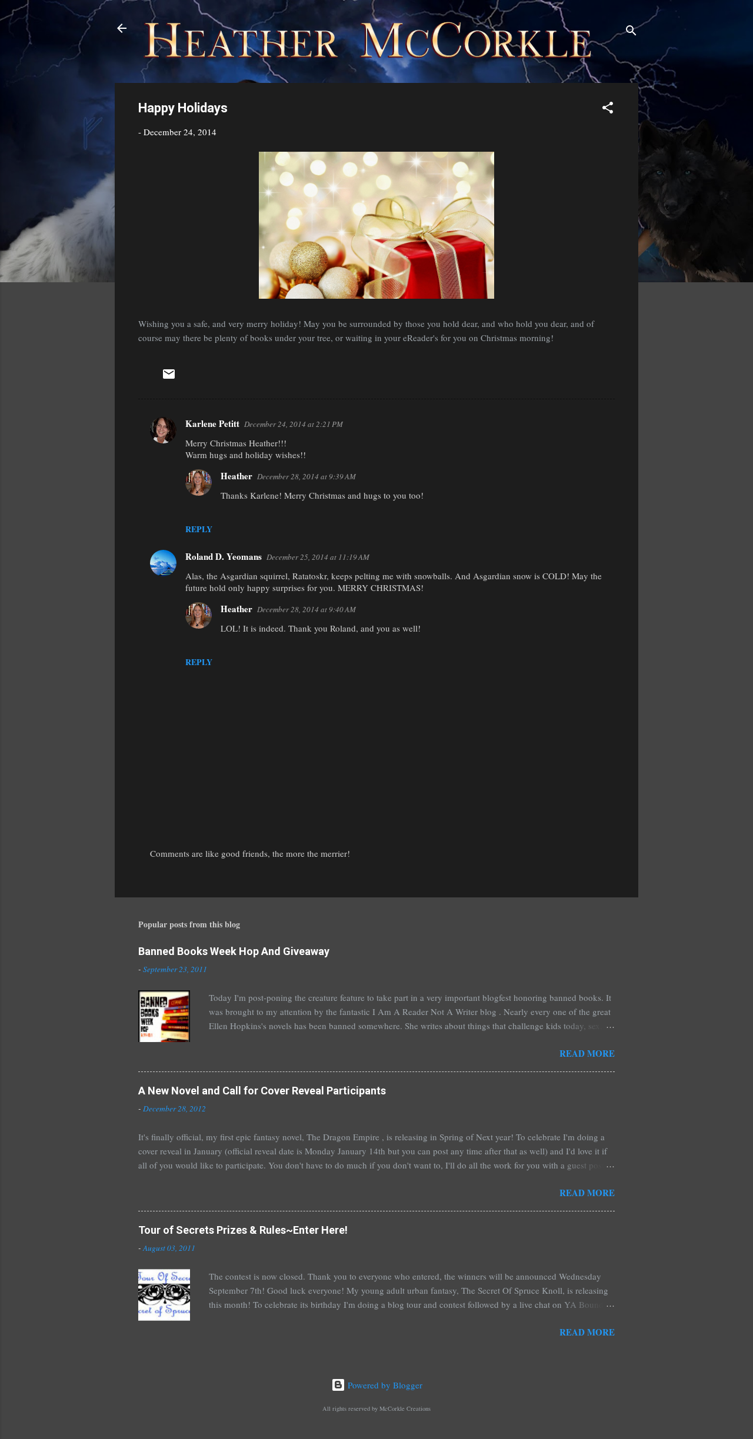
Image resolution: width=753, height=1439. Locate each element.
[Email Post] (169, 377)
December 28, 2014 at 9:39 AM (306, 476)
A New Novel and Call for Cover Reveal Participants (262, 1090)
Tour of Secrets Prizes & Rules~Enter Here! (243, 1230)
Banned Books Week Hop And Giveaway (233, 951)
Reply (198, 529)
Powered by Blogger (383, 1385)
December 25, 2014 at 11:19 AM (317, 557)
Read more (587, 1053)
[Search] (631, 32)
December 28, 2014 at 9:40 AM (306, 609)
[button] (608, 109)
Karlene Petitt (212, 423)
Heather (236, 475)
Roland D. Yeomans (223, 556)
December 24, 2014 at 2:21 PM (293, 424)
